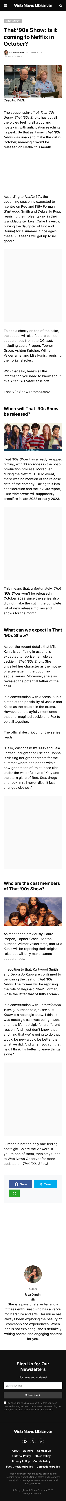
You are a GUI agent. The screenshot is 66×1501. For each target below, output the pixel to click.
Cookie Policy (41, 1461)
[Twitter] (33, 1441)
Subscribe (31, 1395)
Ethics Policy (42, 1455)
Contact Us (44, 1450)
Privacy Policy (21, 1461)
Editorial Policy (21, 1455)
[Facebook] (25, 1441)
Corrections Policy (48, 1466)
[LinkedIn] (41, 1441)
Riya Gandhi (33, 1294)
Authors (28, 1450)
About (15, 1450)
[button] (6, 5)
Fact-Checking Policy (19, 1466)
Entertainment (13, 21)
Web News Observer (33, 5)
